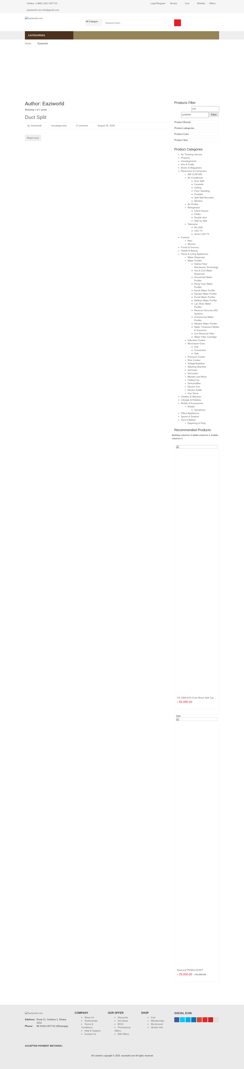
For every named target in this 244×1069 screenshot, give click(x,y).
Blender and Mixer (197, 376)
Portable (198, 194)
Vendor (173, 3)
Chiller (197, 214)
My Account (157, 1024)
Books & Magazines (191, 167)
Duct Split (35, 117)
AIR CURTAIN (195, 174)
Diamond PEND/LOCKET (190, 970)
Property (185, 157)
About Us (89, 1017)
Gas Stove (193, 393)
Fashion (185, 237)
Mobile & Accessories (192, 403)
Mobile (191, 406)
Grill (196, 346)
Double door (200, 217)
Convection (200, 350)
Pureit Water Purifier (204, 297)
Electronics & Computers (194, 171)
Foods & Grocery (190, 247)
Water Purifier (195, 260)
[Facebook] (177, 1019)
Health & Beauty (189, 250)
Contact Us (90, 1034)
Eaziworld (36, 125)
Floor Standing (202, 191)
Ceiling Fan (194, 380)
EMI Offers (123, 1034)
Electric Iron (194, 386)
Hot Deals (123, 1020)
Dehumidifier (194, 383)
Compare (216, 22)
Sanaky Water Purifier (205, 293)
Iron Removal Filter (204, 333)
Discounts (123, 1017)
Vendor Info (157, 1027)
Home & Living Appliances (194, 254)
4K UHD (198, 227)
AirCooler (192, 370)
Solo (196, 353)
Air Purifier (193, 204)
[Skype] (188, 1019)
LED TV (198, 230)
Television (193, 224)
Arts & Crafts (187, 164)
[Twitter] (182, 1019)
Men (190, 240)
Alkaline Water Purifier (205, 323)
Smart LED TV (201, 234)
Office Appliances (190, 413)
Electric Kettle (195, 390)
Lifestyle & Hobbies (191, 400)
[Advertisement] (122, 72)
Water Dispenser (196, 257)
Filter (214, 114)
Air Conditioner (195, 177)
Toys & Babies (188, 419)
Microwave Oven (196, 343)
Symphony (199, 410)
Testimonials (90, 1020)
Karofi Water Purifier (204, 290)
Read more (33, 138)
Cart (187, 3)
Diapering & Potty (197, 423)
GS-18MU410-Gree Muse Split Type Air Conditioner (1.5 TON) (209, 697)
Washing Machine (197, 366)
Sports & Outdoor (190, 416)
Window (198, 201)
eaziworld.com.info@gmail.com (43, 10)
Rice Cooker (194, 360)
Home (28, 43)
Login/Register (158, 3)
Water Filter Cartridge (205, 337)
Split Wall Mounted (204, 197)
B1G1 (121, 1024)
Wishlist (201, 3)
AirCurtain (193, 373)
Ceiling (197, 187)
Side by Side (200, 220)
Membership (157, 1020)
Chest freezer (201, 210)
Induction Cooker (196, 340)
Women (192, 244)
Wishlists (206, 22)
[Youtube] (205, 1019)
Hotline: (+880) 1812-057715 (42, 3)
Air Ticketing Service (191, 154)
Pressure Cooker (196, 356)
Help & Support (92, 1030)
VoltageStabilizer (196, 363)
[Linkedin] (194, 1019)
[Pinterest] (210, 1019)
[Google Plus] (199, 1019)
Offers (212, 3)
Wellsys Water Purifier (205, 300)
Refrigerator (194, 207)
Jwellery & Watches (191, 396)
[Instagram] (216, 1019)
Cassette (198, 184)
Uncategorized (58, 125)
